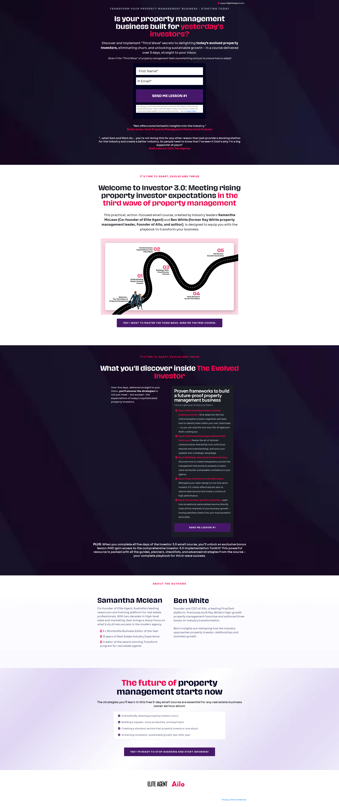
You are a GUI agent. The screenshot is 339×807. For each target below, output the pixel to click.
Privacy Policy (191, 111)
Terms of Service (238, 800)
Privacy (225, 800)
